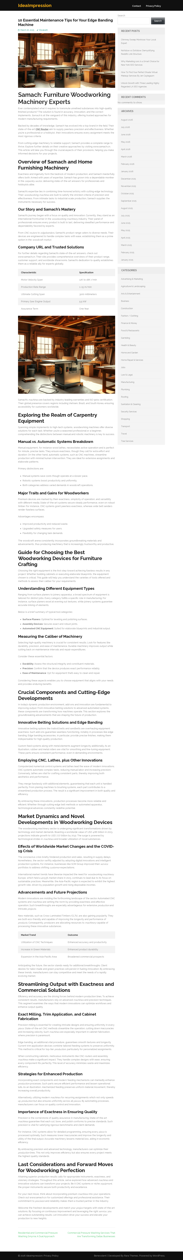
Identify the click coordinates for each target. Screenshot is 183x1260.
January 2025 (127, 260)
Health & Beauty (128, 345)
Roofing (124, 397)
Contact (136, 6)
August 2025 (127, 208)
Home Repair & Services (132, 360)
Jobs (123, 367)
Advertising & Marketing (132, 279)
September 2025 (128, 201)
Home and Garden (129, 352)
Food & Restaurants (130, 330)
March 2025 (126, 245)
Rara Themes (131, 1255)
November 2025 (128, 186)
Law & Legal (127, 375)
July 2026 (125, 127)
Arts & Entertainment (130, 294)
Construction (127, 308)
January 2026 (127, 171)
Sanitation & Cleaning (131, 404)
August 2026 (127, 120)
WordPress (159, 1255)
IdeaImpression (35, 5)
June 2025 (125, 223)
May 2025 (125, 230)
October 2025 (127, 193)
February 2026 (127, 164)
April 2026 (125, 149)
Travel (124, 434)
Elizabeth (43, 30)
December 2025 (128, 179)
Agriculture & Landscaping (133, 286)
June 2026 (125, 134)
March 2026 (126, 157)
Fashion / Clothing (129, 316)
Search (121, 15)
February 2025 (127, 252)
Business (125, 301)
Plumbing (125, 389)
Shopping (125, 419)
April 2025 (125, 238)
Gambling (125, 338)
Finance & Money (129, 323)
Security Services (129, 411)
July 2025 (125, 215)
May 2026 (125, 142)
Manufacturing (127, 382)
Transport (125, 426)
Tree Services (127, 441)
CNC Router (42, 129)
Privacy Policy (153, 6)
